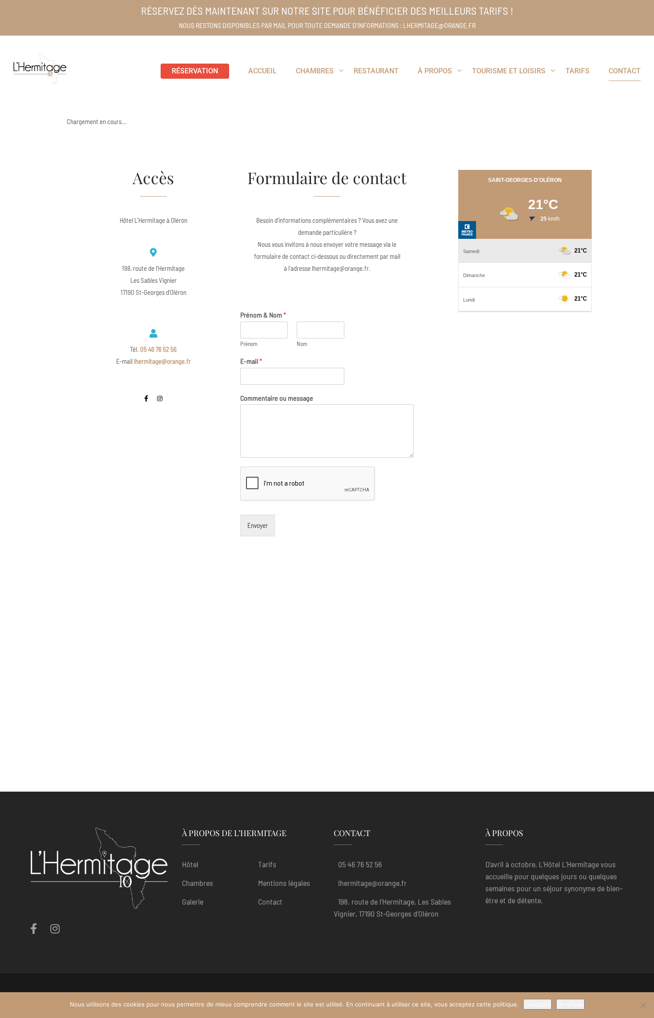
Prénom (249, 343)
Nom (302, 343)
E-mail (251, 361)
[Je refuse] (642, 1005)
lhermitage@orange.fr (372, 883)
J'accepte (537, 1004)
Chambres (197, 883)
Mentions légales (284, 883)
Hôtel (190, 864)
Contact (270, 901)
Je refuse (570, 1004)
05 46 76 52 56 (360, 864)
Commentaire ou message (276, 398)
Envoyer (257, 525)
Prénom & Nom (263, 314)
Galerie (192, 901)
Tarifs (267, 864)
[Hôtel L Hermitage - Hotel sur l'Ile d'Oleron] (40, 71)
